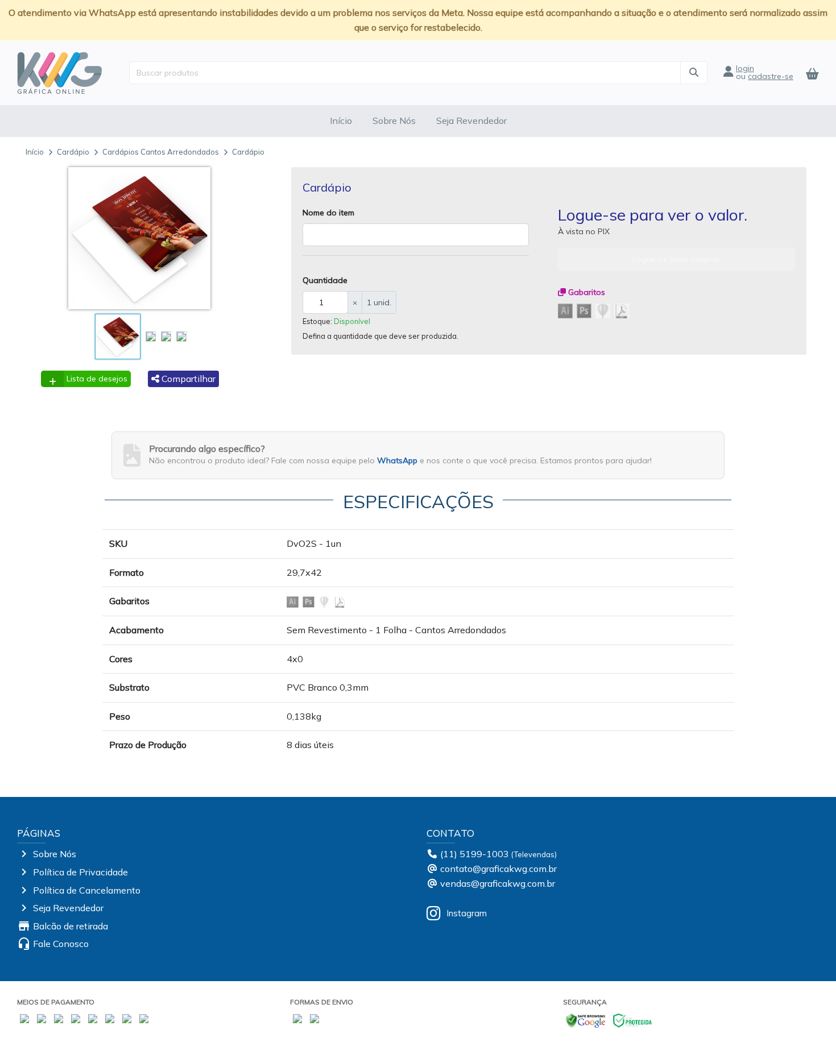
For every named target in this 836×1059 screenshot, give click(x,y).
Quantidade (325, 280)
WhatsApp (397, 460)
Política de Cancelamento (86, 890)
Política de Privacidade (80, 872)
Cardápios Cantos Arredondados (160, 151)
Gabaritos (585, 292)
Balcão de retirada (70, 926)
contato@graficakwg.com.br (498, 868)
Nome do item (328, 212)
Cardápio (73, 151)
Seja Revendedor (471, 120)
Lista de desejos (97, 378)
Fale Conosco (61, 943)
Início (341, 120)
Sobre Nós (394, 120)
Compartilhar (187, 378)
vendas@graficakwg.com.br (497, 883)
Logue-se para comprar (676, 259)
